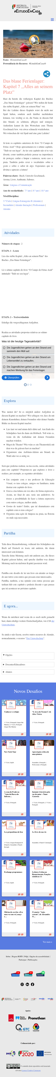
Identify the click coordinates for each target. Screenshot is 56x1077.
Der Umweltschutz (34, 638)
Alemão (6, 208)
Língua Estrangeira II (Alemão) (27, 200)
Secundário (8, 204)
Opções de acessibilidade (39, 956)
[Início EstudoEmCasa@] (26, 6)
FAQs (26, 956)
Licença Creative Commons (31, 1070)
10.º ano (45, 190)
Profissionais (39, 204)
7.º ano (28, 190)
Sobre (8, 956)
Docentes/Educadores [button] (15, 664)
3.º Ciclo (7, 200)
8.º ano (36, 190)
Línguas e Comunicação (21, 184)
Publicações (32, 959)
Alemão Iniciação (23, 204)
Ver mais (47, 941)
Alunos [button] (8, 671)
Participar (22, 959)
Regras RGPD (17, 956)
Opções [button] (8, 654)
